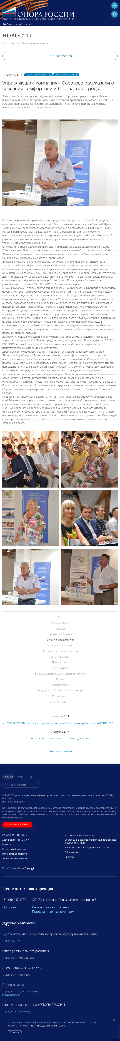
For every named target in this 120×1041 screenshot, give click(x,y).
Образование (72, 852)
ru (114, 14)
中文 (30, 776)
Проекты (69, 857)
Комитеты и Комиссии (14, 849)
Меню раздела (61, 56)
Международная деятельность (60, 651)
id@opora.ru (11, 907)
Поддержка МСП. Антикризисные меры (60, 690)
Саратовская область (66, 75)
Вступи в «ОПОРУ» (17, 824)
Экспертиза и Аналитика (15, 858)
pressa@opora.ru (11, 995)
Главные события (60, 623)
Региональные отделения (51, 907)
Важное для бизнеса (60, 634)
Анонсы (60, 628)
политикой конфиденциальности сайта (44, 1025)
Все (60, 617)
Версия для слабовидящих (18, 24)
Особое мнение (60, 668)
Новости (14, 43)
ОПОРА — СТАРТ (60, 701)
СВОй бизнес (60, 696)
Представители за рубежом (53, 912)
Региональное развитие (35, 43)
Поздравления (60, 684)
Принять (14, 1032)
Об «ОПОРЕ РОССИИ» (14, 835)
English (20, 776)
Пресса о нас (60, 662)
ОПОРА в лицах (60, 656)
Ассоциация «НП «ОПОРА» (16, 840)
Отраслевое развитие (60, 645)
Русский (8, 776)
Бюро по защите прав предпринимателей (60, 673)
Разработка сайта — (16, 868)
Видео (60, 679)
